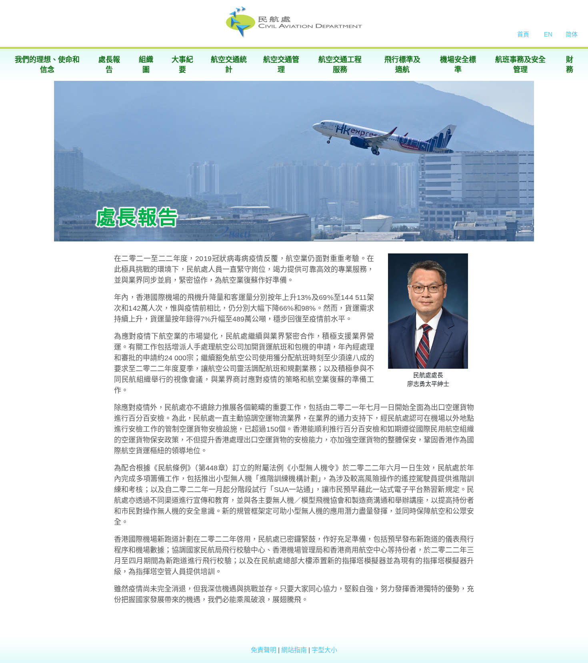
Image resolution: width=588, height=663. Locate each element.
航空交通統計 (229, 65)
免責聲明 (264, 650)
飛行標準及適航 (402, 65)
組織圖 (146, 65)
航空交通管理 (281, 65)
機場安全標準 (458, 65)
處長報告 (109, 65)
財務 (569, 65)
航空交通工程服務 (340, 65)
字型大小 (324, 650)
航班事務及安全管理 (520, 65)
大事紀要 (182, 65)
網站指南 (294, 650)
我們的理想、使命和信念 (47, 65)
